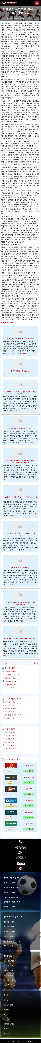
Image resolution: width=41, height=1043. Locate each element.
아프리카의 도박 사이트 (12, 675)
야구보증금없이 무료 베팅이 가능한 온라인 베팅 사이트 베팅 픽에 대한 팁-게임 (20, 461)
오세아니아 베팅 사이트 (12, 681)
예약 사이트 (22, 1041)
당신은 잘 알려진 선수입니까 (20, 568)
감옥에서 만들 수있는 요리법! (20, 371)
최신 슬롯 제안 (9, 735)
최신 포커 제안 (9, 742)
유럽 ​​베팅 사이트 (9, 678)
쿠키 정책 (6, 1014)
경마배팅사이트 (9, 718)
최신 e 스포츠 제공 (9, 985)
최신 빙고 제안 (9, 739)
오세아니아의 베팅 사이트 (11, 897)
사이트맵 (6, 1033)
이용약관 (6, 1009)
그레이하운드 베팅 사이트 (12, 715)
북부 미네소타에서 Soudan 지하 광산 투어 (20, 339)
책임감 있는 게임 (8, 1024)
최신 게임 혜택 (8, 980)
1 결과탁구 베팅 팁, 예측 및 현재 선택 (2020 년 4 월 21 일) (20, 498)
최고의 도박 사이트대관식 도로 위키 (20, 428)
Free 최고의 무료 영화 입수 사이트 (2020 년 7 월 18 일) (20, 534)
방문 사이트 (29, 771)
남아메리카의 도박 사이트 (12, 684)
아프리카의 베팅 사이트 (10, 888)
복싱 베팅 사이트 (9, 711)
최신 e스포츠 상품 (10, 748)
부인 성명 (6, 1019)
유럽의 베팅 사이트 (9, 892)
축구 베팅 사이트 (9, 702)
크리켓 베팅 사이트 (10, 708)
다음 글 (36, 663)
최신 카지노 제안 (9, 732)
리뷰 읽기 (11, 769)
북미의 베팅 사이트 (9, 907)
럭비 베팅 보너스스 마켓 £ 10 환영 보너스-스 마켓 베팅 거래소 (20, 393)
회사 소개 (6, 1000)
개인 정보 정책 (8, 1005)
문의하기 (6, 1029)
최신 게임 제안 (9, 745)
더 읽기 (23, 353)
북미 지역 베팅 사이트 (11, 688)
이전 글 (4, 663)
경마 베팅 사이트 (8, 946)
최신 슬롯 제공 (8, 966)
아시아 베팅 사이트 (10, 671)
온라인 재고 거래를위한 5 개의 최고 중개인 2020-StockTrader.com (20, 603)
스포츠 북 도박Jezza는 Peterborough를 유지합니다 (20, 639)
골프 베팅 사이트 (9, 705)
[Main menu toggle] (37, 3)
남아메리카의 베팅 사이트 (11, 902)
